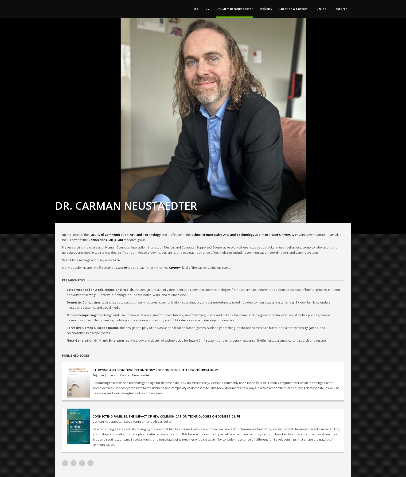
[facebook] (90, 463)
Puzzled (321, 9)
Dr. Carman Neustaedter (234, 9)
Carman (175, 267)
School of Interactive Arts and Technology (222, 235)
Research (340, 9)
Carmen (121, 267)
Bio (196, 9)
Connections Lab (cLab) (106, 240)
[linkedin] (73, 463)
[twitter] (82, 463)
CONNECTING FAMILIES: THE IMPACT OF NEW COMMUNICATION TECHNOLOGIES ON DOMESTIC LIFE (166, 416)
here (116, 260)
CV (207, 9)
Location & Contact (293, 9)
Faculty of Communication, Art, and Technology (125, 235)
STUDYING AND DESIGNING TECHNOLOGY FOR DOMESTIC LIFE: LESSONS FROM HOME (156, 370)
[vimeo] (65, 463)
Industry (266, 9)
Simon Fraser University (276, 235)
